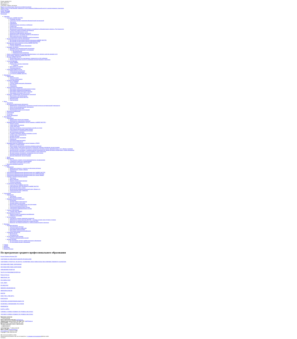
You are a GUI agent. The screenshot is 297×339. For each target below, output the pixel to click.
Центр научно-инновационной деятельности (22, 107)
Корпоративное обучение (13, 212)
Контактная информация (16, 141)
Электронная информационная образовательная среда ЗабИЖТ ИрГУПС (26, 172)
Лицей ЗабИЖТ (14, 62)
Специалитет (13, 86)
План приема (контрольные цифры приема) (21, 129)
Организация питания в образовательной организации (24, 37)
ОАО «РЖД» (4, 282)
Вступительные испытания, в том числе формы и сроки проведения (28, 151)
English (2, 11)
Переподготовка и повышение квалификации (22, 214)
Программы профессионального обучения (21, 91)
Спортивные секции (15, 192)
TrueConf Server (14, 100)
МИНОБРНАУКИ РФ (6, 290)
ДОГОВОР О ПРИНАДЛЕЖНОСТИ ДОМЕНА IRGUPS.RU (17, 314)
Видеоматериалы (17, 51)
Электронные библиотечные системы (20, 207)
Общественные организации (17, 70)
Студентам (9, 114)
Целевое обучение (14, 136)
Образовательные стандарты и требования (21, 24)
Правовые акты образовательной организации (22, 48)
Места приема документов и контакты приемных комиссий (25, 146)
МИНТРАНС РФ (5, 277)
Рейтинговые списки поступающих (19, 119)
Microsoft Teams (14, 98)
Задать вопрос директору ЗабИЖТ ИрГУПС (18, 55)
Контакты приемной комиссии (15, 164)
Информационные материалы (21, 52)
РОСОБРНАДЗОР (5, 280)
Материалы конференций (13, 111)
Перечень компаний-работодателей (19, 238)
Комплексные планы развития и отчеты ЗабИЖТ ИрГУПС (22, 43)
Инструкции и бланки (16, 197)
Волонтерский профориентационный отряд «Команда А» (25, 189)
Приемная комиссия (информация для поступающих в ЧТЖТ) (23, 143)
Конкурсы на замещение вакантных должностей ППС (24, 221)
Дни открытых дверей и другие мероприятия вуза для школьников (27, 160)
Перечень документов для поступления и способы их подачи (26, 127)
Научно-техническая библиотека (18, 205)
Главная (6, 244)
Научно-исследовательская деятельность (17, 104)
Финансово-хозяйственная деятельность (20, 33)
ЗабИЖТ (6, 246)
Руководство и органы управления (19, 63)
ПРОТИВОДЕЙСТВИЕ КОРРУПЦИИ (11, 267)
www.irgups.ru (4, 330)
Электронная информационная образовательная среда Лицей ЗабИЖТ (25, 175)
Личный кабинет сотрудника (17, 203)
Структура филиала (12, 61)
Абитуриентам (7, 116)
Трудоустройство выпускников (15, 236)
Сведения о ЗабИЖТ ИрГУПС (15, 17)
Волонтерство (13, 233)
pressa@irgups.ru (13, 329)
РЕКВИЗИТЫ (4, 306)
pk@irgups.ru (19, 319)
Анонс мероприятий (12, 115)
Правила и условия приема (17, 144)
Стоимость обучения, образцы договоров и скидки (23, 133)
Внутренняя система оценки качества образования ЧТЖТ (25, 41)
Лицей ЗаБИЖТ (14, 82)
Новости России (5, 274)
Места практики (14, 179)
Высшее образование (15, 44)
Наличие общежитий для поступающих (20, 155)
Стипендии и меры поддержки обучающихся (22, 30)
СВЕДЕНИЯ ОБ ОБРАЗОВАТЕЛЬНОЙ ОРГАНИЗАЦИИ (16, 259)
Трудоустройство (11, 217)
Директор (15, 65)
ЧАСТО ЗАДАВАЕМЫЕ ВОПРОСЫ (10, 272)
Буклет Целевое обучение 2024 (9, 256)
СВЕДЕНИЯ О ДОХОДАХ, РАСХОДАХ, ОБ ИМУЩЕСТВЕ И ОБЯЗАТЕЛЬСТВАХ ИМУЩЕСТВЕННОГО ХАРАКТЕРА (33, 261)
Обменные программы (16, 215)
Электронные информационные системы (21, 208)
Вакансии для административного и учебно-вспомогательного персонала (29, 222)
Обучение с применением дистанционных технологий (21, 94)
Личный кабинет (5, 12)
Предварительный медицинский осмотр (20, 154)
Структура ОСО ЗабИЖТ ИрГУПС (19, 185)
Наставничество (14, 235)
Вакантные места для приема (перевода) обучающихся (24, 34)
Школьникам (10, 158)
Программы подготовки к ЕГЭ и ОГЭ (20, 93)
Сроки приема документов (17, 125)
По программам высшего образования (20, 242)
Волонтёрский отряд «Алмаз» (18, 187)
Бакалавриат (13, 84)
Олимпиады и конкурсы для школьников (21, 161)
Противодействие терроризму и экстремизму (22, 50)
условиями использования (34, 336)
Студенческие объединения (17, 72)
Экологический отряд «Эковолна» (19, 190)
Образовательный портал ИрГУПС (19, 97)
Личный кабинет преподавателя (18, 201)
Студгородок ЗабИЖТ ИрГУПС (18, 73)
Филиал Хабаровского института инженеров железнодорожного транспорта (30, 59)
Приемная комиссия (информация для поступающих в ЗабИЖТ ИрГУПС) (26, 122)
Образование (13, 23)
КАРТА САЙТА (5, 309)
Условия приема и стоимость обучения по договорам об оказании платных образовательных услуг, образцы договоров (41, 148)
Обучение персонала (12, 225)
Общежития (13, 139)
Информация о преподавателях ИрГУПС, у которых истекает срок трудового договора (33, 219)
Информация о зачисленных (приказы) (20, 121)
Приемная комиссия (15, 68)
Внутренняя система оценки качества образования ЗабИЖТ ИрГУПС (28, 40)
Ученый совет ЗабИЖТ (16, 211)
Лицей (8, 157)
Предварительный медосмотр (18, 140)
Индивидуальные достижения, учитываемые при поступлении (26, 153)
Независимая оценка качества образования (18, 38)
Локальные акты (14, 77)
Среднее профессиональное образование (20, 45)
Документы (13, 22)
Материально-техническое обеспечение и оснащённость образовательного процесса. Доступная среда (37, 29)
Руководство (13, 26)
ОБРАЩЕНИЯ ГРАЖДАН (8, 269)
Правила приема (14, 123)
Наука (5, 101)
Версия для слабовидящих (7, 7)
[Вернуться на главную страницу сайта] (17, 8)
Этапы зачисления (15, 126)
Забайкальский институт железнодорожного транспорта (49, 8)
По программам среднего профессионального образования (25, 240)
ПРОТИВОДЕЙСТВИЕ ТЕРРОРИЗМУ (11, 264)
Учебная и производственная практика (17, 176)
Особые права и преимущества (18, 134)
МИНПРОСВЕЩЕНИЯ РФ (8, 288)
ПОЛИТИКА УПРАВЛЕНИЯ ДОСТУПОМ (12, 303)
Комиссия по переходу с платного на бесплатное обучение (25, 168)
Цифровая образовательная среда (15, 199)
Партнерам (7, 224)
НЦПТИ (3, 293)
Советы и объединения (13, 210)
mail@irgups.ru (29, 321)
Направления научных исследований (20, 109)
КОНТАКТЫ (4, 298)
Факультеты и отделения (16, 66)
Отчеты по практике (15, 182)
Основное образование (13, 80)
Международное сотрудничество (18, 36)
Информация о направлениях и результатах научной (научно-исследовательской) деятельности (35, 105)
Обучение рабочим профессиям (18, 228)
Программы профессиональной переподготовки (22, 89)
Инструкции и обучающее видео (18, 95)
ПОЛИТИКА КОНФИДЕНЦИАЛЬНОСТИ (12, 301)
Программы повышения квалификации (20, 90)
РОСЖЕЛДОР (4, 285)
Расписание (4, 13)
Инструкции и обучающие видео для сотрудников (23, 204)
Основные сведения (15, 19)
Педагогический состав (16, 27)
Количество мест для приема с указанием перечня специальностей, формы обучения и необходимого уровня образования (42, 150)
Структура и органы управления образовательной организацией (27, 20)
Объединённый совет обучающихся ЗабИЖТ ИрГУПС (24, 186)
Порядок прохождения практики (18, 180)
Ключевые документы (12, 47)
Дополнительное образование (15, 87)
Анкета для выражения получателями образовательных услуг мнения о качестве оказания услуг (32, 54)
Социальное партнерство (13, 232)
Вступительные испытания (17, 132)
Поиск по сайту (5, 9)
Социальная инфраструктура (14, 69)
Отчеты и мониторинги (16, 79)
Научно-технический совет (17, 108)
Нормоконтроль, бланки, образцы (19, 169)
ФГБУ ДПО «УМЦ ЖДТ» (7, 296)
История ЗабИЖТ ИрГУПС (14, 56)
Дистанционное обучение (17, 226)
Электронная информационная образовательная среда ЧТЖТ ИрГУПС (25, 173)
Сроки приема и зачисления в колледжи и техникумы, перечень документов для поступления (34, 147)
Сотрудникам (10, 112)
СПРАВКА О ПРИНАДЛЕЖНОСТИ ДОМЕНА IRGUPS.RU (17, 311)
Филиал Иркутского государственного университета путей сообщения (28, 58)
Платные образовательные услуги (19, 31)
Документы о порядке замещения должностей (22, 218)
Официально (10, 76)
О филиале (6, 16)
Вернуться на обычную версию (23, 7)
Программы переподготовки (17, 229)
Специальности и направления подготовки (21, 130)
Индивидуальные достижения (18, 137)
